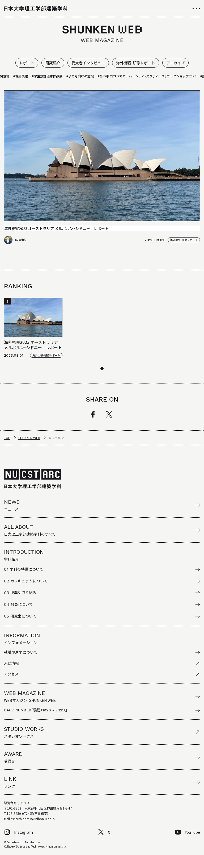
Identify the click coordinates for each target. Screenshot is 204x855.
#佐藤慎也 (14, 76)
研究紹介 (52, 62)
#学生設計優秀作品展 (41, 76)
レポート (26, 62)
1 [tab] (102, 368)
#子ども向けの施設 (74, 76)
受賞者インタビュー (88, 62)
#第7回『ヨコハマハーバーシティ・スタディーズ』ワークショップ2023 (141, 76)
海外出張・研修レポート (135, 62)
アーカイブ (175, 62)
